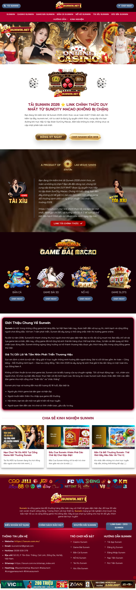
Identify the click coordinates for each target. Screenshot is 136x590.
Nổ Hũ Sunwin (83, 14)
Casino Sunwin (25, 14)
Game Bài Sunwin (45, 14)
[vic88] (34, 584)
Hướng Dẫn (59, 19)
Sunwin (11, 14)
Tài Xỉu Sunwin (101, 14)
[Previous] (6, 43)
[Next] (130, 43)
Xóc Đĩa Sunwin (119, 14)
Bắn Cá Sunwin (65, 14)
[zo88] (101, 584)
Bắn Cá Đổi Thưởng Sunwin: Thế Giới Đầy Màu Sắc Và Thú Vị (111, 454)
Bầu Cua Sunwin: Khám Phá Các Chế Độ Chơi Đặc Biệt (66, 454)
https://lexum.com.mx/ (51, 208)
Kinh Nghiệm (77, 19)
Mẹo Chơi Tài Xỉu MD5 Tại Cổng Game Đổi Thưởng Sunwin (20, 454)
